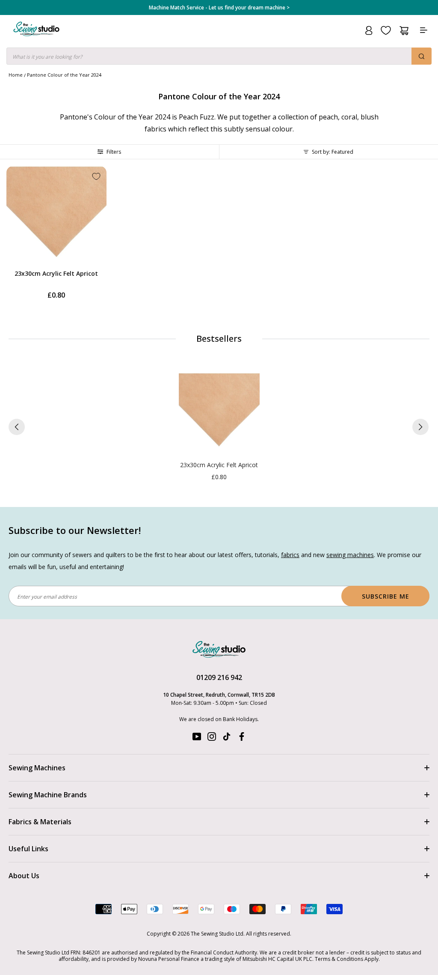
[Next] (420, 427)
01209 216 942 (219, 677)
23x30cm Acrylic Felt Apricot (56, 273)
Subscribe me (385, 596)
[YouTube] (196, 738)
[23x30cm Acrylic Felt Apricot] (219, 413)
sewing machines (350, 555)
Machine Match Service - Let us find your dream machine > (219, 8)
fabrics (290, 555)
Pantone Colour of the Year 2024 (64, 75)
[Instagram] (211, 738)
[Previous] (17, 427)
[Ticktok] (226, 738)
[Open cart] (404, 31)
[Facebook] (241, 738)
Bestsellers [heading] (219, 338)
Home (16, 75)
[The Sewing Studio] (36, 39)
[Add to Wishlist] (96, 176)
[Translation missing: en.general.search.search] (421, 56)
